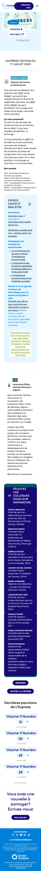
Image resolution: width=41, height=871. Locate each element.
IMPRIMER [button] (20, 683)
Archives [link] (12, 866)
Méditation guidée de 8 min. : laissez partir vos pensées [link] (20, 233)
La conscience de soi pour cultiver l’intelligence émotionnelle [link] (20, 255)
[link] (8, 8)
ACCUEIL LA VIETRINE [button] (20, 691)
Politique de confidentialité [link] (24, 867)
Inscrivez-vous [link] (15, 215)
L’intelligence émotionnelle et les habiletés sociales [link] (21, 278)
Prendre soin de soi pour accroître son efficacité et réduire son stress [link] (18, 306)
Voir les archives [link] (20, 783)
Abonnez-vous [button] (26, 6)
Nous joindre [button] (20, 817)
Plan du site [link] (19, 866)
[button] (37, 5)
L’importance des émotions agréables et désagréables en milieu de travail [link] (21, 267)
